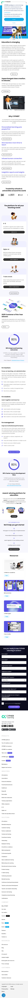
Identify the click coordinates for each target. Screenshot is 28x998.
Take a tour (14, 74)
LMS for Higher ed (14, 259)
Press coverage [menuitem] (5, 963)
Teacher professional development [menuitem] (10, 885)
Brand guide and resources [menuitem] (8, 960)
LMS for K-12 (14, 232)
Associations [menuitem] (5, 778)
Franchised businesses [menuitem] (7, 784)
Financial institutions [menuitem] (6, 781)
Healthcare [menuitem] (4, 788)
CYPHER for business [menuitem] (7, 746)
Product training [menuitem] (5, 869)
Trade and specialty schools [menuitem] (8, 813)
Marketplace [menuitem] (4, 764)
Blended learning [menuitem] (6, 879)
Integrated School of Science (18, 360)
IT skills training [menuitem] (5, 872)
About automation (7, 154)
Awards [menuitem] (3, 919)
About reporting (6, 182)
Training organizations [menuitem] (7, 800)
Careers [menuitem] (5, 915)
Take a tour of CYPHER (14, 452)
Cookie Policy (7, 12)
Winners (4, 326)
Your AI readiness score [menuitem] (7, 743)
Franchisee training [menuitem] (6, 837)
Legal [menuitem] (11, 986)
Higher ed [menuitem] (4, 810)
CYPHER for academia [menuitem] (7, 749)
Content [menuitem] (6, 760)
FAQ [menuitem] (2, 951)
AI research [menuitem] (4, 954)
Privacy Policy (17, 703)
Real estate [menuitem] (4, 794)
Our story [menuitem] (4, 909)
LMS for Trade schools (14, 287)
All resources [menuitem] (5, 944)
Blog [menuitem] (3, 947)
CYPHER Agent (6, 91)
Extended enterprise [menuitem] (6, 824)
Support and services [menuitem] (6, 767)
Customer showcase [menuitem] (6, 977)
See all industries (14, 293)
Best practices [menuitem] (5, 971)
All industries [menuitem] (5, 775)
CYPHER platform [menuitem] (6, 739)
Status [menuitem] (3, 991)
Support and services (14, 549)
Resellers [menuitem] (4, 933)
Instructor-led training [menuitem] (7, 892)
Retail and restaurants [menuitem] (7, 797)
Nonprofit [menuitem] (4, 791)
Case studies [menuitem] (5, 974)
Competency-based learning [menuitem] (8, 895)
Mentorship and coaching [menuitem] (8, 863)
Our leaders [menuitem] (4, 912)
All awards (14, 516)
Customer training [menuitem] (6, 827)
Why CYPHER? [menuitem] (5, 906)
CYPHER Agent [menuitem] (7, 756)
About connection (7, 168)
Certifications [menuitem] (5, 898)
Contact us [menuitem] (4, 936)
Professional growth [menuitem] (6, 853)
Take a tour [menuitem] (7, 752)
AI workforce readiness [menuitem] (7, 847)
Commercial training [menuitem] (6, 834)
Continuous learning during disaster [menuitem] (10, 882)
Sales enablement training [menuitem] (8, 859)
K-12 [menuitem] (3, 807)
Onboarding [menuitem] (4, 840)
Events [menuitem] (5, 926)
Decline (14, 22)
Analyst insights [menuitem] (5, 957)
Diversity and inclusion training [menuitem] (9, 866)
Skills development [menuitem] (6, 850)
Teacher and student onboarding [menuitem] (9, 888)
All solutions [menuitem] (4, 821)
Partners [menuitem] (4, 930)
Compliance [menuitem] (4, 856)
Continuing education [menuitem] (7, 875)
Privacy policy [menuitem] (5, 989)
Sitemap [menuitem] (12, 989)
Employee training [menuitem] (6, 843)
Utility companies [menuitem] (6, 804)
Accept (14, 19)
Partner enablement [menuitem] (6, 831)
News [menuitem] (5, 923)
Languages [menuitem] (4, 986)
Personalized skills (7, 139)
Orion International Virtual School (14, 485)
